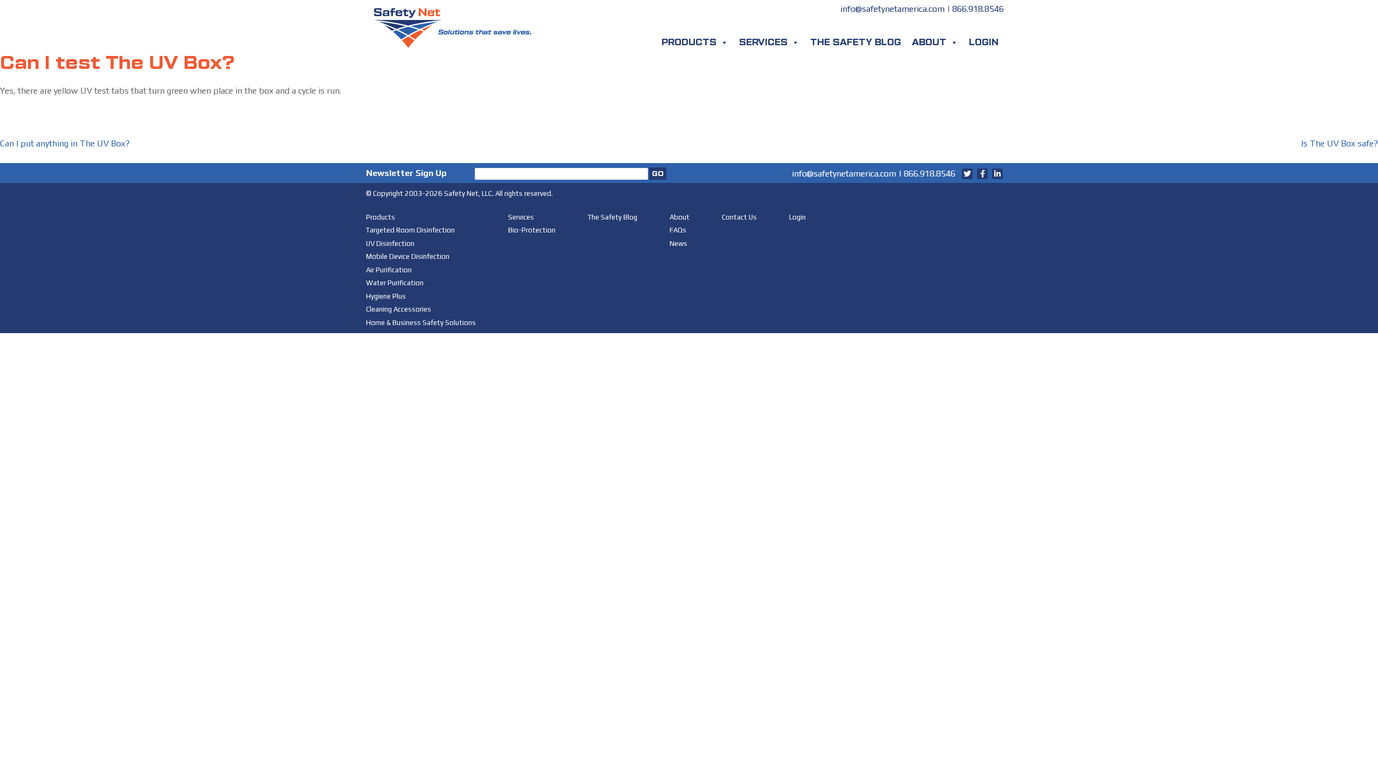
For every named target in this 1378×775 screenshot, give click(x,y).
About (929, 42)
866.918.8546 (978, 9)
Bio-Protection (532, 230)
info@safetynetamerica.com (892, 9)
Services (763, 42)
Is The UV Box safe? (1339, 143)
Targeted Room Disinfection (410, 230)
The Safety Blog (855, 42)
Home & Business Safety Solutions (421, 323)
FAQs (678, 230)
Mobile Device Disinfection (407, 256)
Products (689, 42)
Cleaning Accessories (398, 309)
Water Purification (395, 283)
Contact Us (739, 217)
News (678, 243)
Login (984, 42)
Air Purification (389, 270)
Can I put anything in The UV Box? (65, 143)
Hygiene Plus (386, 296)
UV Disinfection (390, 243)
